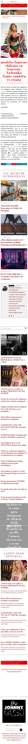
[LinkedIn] (14, 725)
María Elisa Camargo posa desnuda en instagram (11, 418)
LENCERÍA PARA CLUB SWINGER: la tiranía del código (13, 444)
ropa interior (14, 146)
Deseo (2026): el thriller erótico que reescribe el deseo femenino (13, 643)
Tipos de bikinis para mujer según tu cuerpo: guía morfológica (12, 463)
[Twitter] (8, 164)
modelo (3, 91)
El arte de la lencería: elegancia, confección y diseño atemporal (14, 400)
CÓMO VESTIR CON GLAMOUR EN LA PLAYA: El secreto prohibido (13, 409)
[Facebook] (3, 164)
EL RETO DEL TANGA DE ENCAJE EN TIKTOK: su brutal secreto (13, 427)
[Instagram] (9, 725)
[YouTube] (16, 725)
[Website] (13, 316)
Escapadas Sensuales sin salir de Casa (14, 490)
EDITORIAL (19, 82)
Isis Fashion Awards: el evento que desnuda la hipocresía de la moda (13, 473)
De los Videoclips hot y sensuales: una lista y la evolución (12, 276)
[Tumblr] (21, 725)
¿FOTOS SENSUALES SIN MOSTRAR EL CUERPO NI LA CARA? (13, 360)
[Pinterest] (14, 164)
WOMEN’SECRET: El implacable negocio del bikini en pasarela (14, 436)
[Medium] (18, 725)
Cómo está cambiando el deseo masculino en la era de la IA (13, 630)
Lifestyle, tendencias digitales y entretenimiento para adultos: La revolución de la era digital (14, 453)
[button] (25, 328)
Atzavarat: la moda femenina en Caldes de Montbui (11, 208)
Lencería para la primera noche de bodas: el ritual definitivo (13, 498)
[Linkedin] (19, 164)
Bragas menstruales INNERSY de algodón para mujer (13, 482)
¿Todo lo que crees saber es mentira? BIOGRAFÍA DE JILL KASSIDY (13, 391)
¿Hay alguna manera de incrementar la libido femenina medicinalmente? (13, 242)
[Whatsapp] (24, 164)
